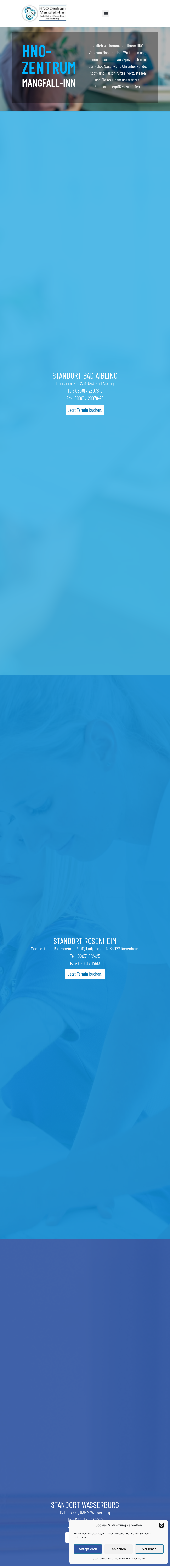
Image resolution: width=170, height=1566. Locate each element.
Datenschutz (122, 1558)
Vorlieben (149, 1549)
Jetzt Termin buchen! (85, 410)
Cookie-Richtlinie (103, 1558)
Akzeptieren (88, 1549)
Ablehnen (119, 1549)
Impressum (138, 1558)
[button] (161, 1525)
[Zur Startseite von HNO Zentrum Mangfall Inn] (45, 13)
